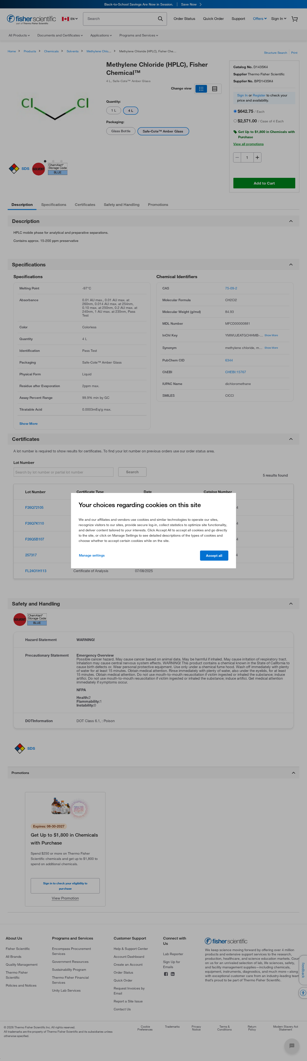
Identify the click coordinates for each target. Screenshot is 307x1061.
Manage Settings (92, 555)
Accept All (214, 555)
